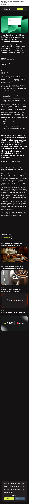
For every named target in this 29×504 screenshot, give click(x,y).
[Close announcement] (27, 1)
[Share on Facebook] (7, 73)
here (20, 215)
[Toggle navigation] (24, 9)
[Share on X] (5, 73)
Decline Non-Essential (20, 498)
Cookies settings (14, 495)
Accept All (9, 498)
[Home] (7, 9)
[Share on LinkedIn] (2, 73)
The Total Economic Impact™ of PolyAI (11, 212)
